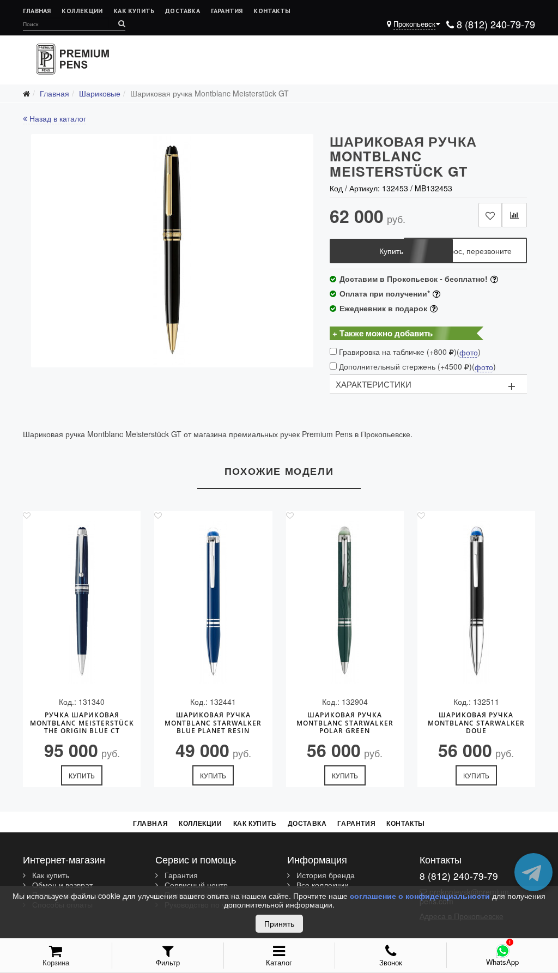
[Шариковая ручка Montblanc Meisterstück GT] (172, 250)
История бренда (324, 875)
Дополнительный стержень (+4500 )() (416, 366)
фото (468, 353)
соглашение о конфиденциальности (420, 895)
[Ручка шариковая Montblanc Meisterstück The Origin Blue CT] (82, 602)
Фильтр (168, 962)
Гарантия (227, 11)
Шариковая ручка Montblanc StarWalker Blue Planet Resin (213, 722)
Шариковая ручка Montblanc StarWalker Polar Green (344, 722)
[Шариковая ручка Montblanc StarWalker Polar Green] (345, 602)
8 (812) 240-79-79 (494, 24)
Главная (37, 11)
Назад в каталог (56, 118)
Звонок (390, 962)
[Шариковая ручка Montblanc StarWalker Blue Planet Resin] (213, 602)
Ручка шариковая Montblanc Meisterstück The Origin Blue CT (82, 722)
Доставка (182, 11)
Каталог (279, 962)
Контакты (271, 11)
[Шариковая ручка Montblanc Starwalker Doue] (476, 602)
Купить (82, 775)
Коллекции (82, 11)
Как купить (133, 11)
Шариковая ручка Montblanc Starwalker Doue (476, 722)
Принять (279, 923)
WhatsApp (502, 962)
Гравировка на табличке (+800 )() (409, 352)
